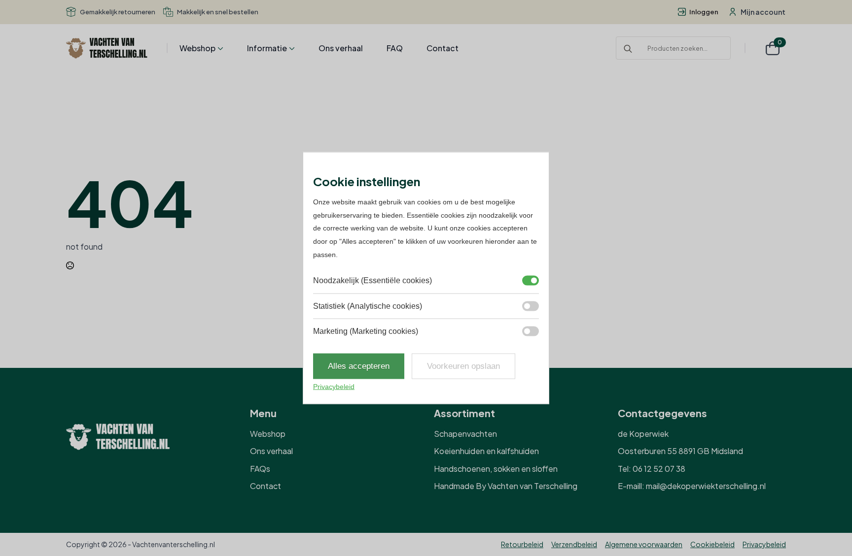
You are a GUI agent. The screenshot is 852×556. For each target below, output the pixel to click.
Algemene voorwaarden (643, 544)
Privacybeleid (764, 544)
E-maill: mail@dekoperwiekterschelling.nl (692, 486)
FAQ (395, 48)
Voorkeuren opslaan (463, 366)
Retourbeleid (522, 544)
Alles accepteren (359, 366)
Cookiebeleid (712, 544)
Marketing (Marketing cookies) (365, 331)
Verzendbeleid (574, 544)
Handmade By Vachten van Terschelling (505, 486)
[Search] (627, 48)
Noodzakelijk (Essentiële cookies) (372, 280)
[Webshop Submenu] (219, 48)
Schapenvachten (465, 433)
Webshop (197, 48)
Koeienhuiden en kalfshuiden (486, 451)
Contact (442, 48)
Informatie (267, 48)
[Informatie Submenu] (291, 48)
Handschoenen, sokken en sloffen (496, 468)
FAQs (260, 468)
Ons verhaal (341, 48)
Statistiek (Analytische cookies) (367, 305)
